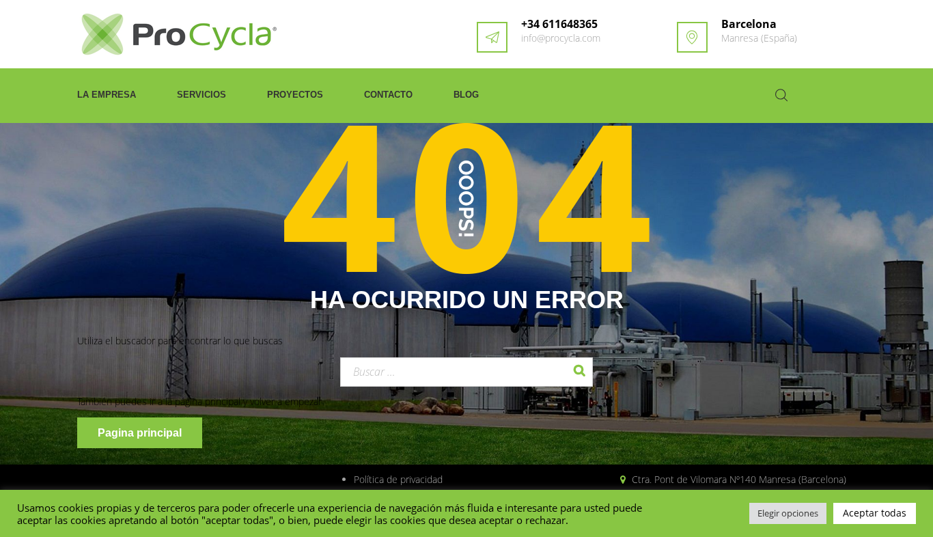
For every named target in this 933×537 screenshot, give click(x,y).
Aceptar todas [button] (874, 512)
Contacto (388, 95)
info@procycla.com (560, 37)
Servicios (201, 95)
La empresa (106, 95)
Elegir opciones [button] (787, 513)
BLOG (466, 95)
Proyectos (295, 95)
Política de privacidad (398, 479)
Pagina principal (140, 433)
